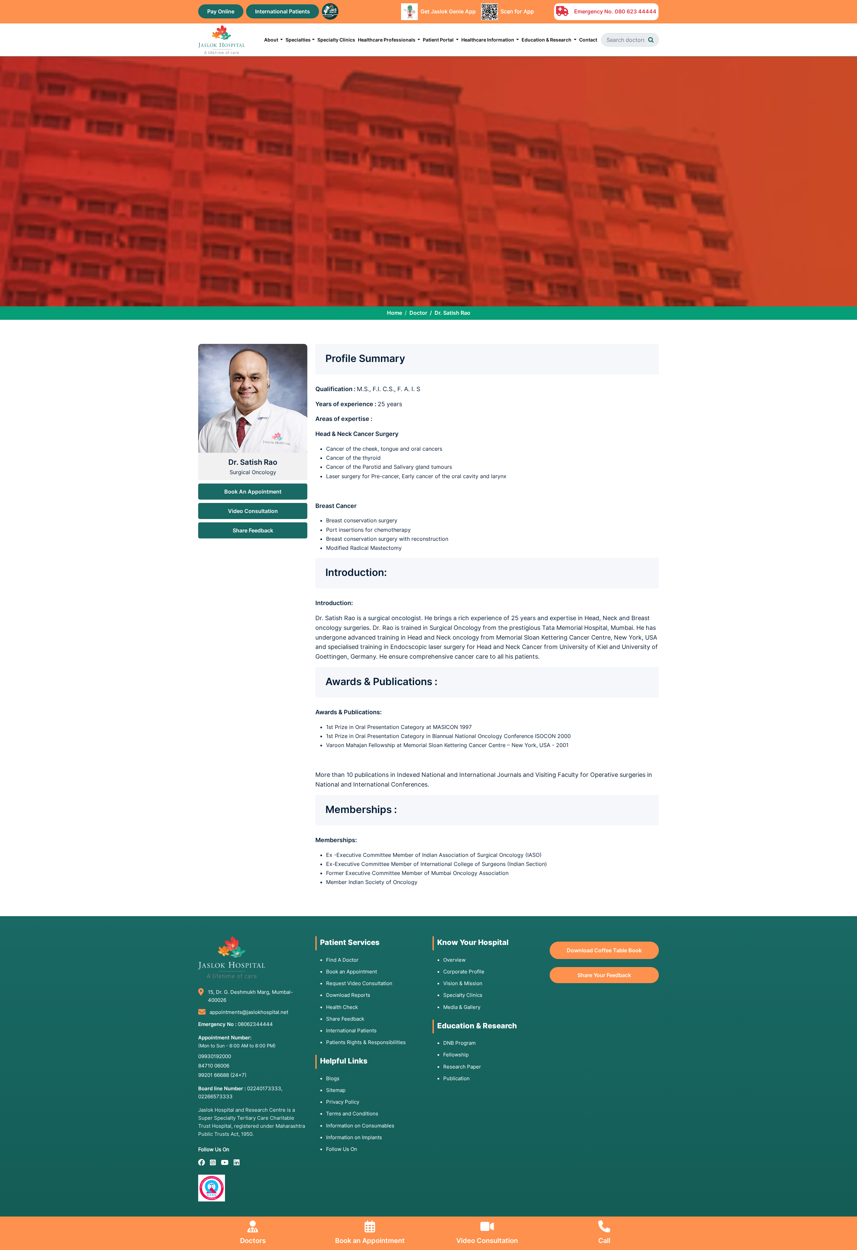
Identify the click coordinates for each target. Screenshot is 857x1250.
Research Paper (462, 1066)
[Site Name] (221, 39)
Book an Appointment (351, 971)
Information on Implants (354, 1137)
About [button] (271, 40)
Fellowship (456, 1054)
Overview (454, 960)
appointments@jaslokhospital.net (249, 1012)
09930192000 (214, 1056)
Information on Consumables (360, 1125)
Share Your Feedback (604, 975)
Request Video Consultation (359, 983)
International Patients (282, 11)
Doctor (418, 312)
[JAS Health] (330, 10)
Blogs (332, 1078)
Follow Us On (341, 1149)
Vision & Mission (462, 983)
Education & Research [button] (547, 40)
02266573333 (215, 1096)
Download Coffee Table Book (604, 950)
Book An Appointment (253, 491)
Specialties (298, 40)
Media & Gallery (461, 1007)
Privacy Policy (342, 1102)
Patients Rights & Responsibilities (366, 1042)
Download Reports (348, 995)
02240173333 (264, 1088)
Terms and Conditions (352, 1113)
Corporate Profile (463, 971)
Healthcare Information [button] (488, 40)
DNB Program (459, 1043)
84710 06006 (213, 1065)
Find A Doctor (342, 960)
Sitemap (335, 1090)
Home (394, 312)
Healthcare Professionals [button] (387, 40)
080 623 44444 (635, 11)
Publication (456, 1078)
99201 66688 (222, 1075)
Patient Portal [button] (439, 40)
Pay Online (220, 11)
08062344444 (255, 1024)
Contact (588, 40)
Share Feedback (253, 530)
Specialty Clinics (336, 40)
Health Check (342, 1007)
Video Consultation (253, 511)
